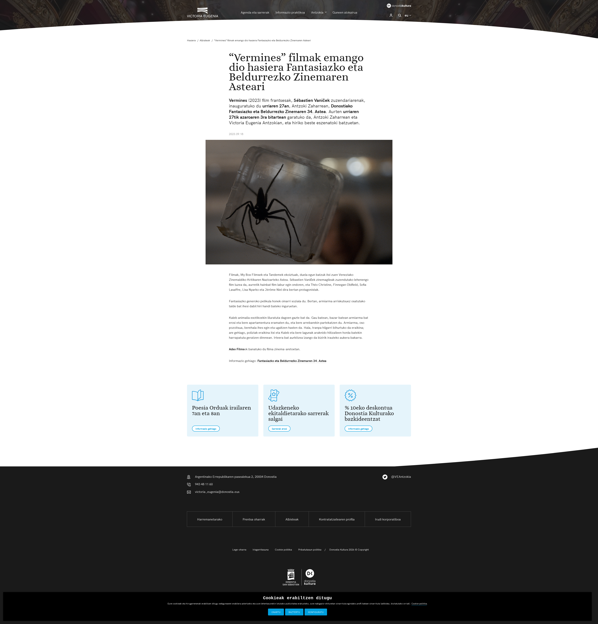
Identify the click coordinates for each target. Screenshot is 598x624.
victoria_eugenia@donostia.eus (217, 491)
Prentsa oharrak (254, 519)
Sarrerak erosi (279, 428)
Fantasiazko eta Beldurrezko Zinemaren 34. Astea (291, 360)
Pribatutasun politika (309, 549)
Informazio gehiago (205, 428)
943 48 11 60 (204, 484)
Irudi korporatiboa (388, 519)
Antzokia (317, 12)
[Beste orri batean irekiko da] (394, 5)
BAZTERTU (294, 612)
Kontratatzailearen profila (337, 519)
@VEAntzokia (401, 476)
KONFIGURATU (316, 612)
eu (408, 15)
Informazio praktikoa (290, 12)
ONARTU (275, 612)
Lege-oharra (239, 549)
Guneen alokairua (344, 12)
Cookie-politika (419, 603)
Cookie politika (283, 549)
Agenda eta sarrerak (255, 12)
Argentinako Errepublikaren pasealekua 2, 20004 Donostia (236, 476)
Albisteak (292, 519)
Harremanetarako (209, 519)
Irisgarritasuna (261, 549)
